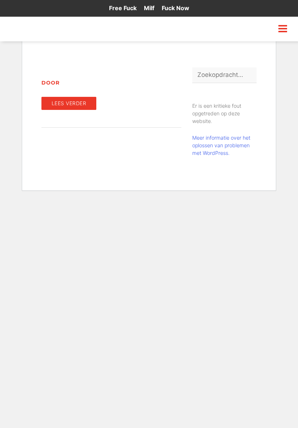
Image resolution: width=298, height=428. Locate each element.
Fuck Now (175, 8)
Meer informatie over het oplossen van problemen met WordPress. (221, 145)
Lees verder (69, 103)
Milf (149, 8)
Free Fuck (123, 8)
